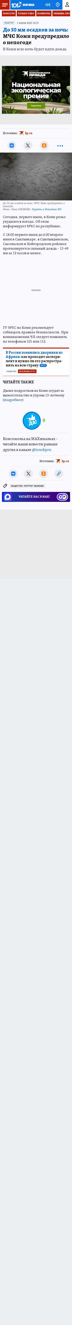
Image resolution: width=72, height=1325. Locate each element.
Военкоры (43, 13)
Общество (9, 23)
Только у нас (26, 13)
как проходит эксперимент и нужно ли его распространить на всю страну (34, 358)
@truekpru (41, 449)
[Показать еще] (60, 145)
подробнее (13, 399)
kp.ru (28, 133)
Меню (5, 5)
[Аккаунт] (67, 5)
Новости (9, 13)
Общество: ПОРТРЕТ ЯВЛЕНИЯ (27, 486)
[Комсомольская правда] (22, 5)
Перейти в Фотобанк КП (46, 209)
